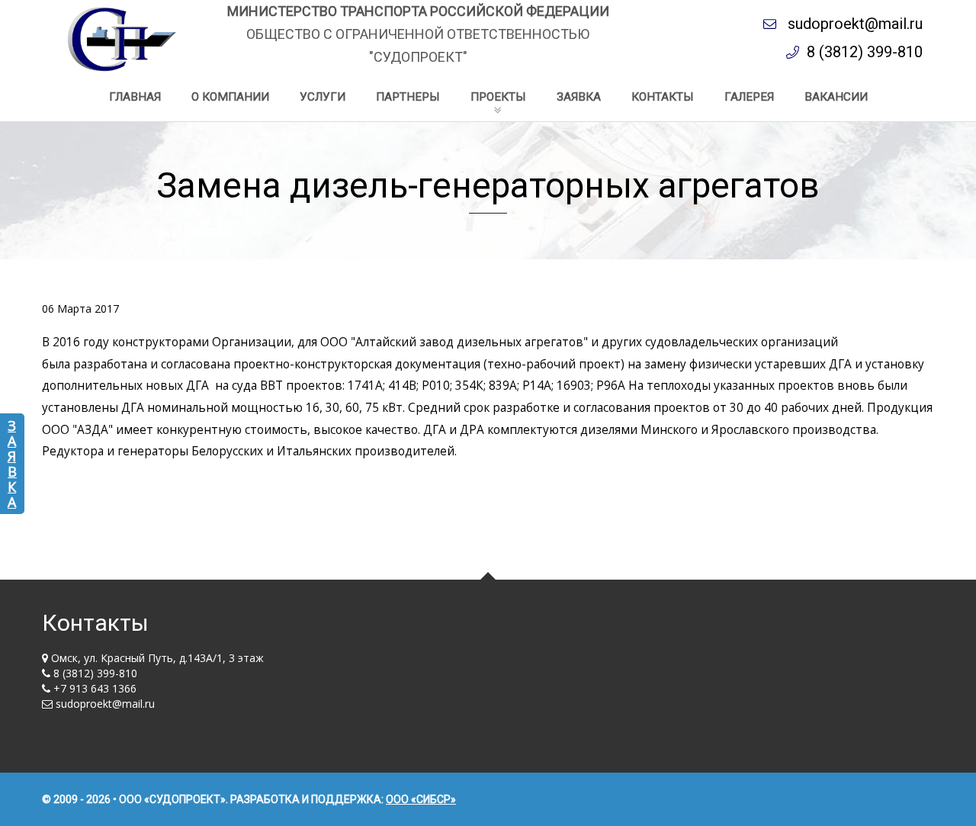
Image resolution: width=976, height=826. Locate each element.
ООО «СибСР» (421, 799)
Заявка (12, 463)
